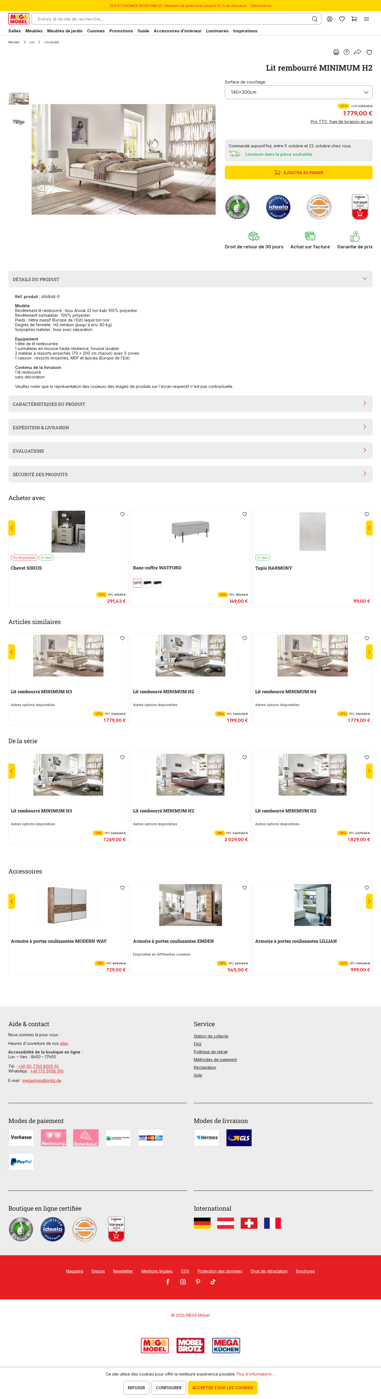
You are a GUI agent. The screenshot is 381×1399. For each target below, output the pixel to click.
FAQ (197, 1044)
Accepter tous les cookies (222, 1387)
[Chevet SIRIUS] (68, 532)
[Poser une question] (346, 52)
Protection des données (220, 1271)
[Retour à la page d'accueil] (18, 19)
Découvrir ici (261, 6)
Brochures (305, 1271)
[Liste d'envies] (342, 19)
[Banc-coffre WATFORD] (190, 532)
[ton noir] (157, 583)
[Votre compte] (330, 19)
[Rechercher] (315, 19)
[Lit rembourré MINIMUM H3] (68, 655)
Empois (98, 1271)
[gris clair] (137, 583)
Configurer (169, 1387)
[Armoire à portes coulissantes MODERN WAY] (68, 905)
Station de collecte (211, 1036)
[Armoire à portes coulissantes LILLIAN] (312, 905)
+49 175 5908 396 (47, 1071)
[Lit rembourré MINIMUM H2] (124, 159)
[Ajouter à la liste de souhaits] (369, 52)
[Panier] (354, 19)
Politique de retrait (211, 1051)
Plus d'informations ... (256, 1374)
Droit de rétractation (269, 1271)
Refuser (136, 1387)
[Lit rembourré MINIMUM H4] (312, 655)
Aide (198, 1075)
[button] (254, 240)
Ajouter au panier (303, 172)
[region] (113, 159)
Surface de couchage (245, 82)
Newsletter (123, 1271)
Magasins (74, 1271)
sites (64, 1043)
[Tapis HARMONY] (312, 532)
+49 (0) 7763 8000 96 (38, 1066)
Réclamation (205, 1067)
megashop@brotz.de (41, 1080)
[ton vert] (147, 583)
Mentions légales (157, 1271)
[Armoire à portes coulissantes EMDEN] (190, 905)
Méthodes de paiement (215, 1059)
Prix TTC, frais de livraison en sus (342, 121)
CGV (185, 1271)
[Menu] (366, 19)
